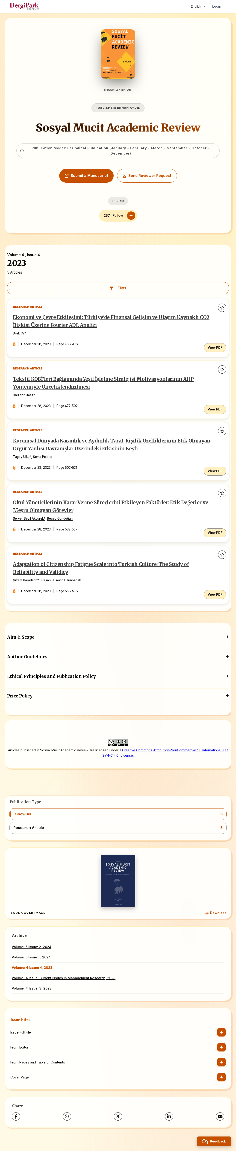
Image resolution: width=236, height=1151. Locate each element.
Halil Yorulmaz (23, 395)
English (196, 6)
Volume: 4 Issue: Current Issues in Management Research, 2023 (63, 978)
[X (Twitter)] (118, 1116)
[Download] (221, 1032)
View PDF (215, 347)
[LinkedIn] (169, 1116)
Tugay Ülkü (21, 457)
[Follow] (131, 215)
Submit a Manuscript (89, 175)
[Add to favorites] (222, 308)
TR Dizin (118, 200)
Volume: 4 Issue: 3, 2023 (32, 988)
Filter (122, 288)
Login (216, 6)
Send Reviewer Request (149, 175)
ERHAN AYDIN (129, 107)
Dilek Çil (18, 333)
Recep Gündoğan (60, 518)
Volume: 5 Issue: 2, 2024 (31, 947)
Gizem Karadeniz (25, 580)
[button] (118, 814)
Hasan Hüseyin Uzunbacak (61, 580)
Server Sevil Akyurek (28, 518)
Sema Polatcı (42, 457)
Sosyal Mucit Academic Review (118, 128)
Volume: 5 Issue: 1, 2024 (31, 957)
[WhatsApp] (67, 1116)
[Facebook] (16, 1116)
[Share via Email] (220, 1116)
